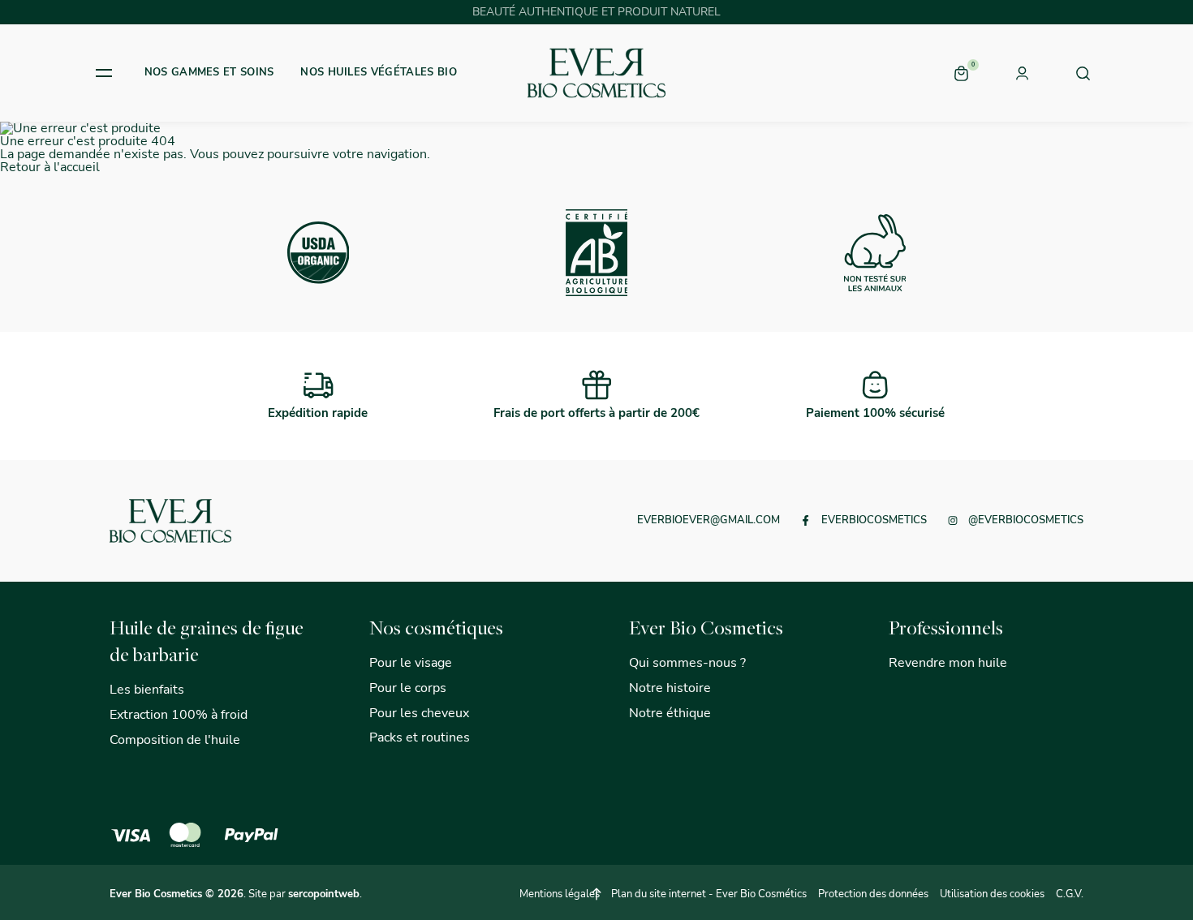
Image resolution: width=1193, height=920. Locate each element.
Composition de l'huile (175, 740)
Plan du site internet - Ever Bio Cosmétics (709, 894)
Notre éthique (670, 713)
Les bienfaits (147, 690)
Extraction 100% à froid (179, 715)
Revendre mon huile (948, 663)
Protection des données (873, 894)
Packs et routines (419, 737)
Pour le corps (407, 688)
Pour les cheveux (419, 713)
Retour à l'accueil (50, 167)
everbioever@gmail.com (708, 520)
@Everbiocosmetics (1025, 520)
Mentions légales (559, 894)
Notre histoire (670, 688)
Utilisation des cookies (992, 894)
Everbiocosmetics (874, 520)
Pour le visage (410, 663)
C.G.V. (1069, 894)
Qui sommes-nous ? (687, 663)
